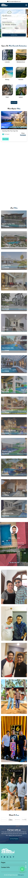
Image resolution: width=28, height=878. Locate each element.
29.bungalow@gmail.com (14, 1)
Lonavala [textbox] (5, 18)
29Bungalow (21, 875)
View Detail (5, 139)
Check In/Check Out (7, 22)
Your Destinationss (6, 15)
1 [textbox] (15, 31)
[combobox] (14, 18)
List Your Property (14, 838)
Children (17, 28)
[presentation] (2, 544)
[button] (9, 562)
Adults (3, 28)
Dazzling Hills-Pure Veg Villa (10, 131)
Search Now (14, 35)
